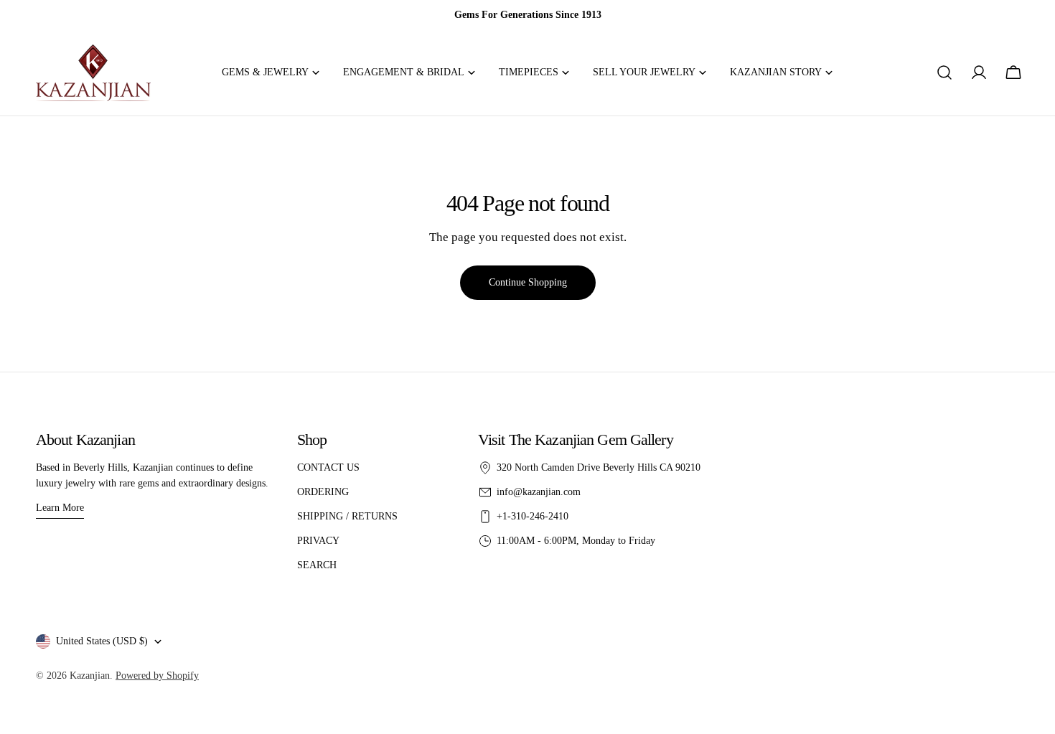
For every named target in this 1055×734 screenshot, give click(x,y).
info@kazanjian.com (539, 491)
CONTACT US (328, 467)
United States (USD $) (102, 641)
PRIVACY (318, 540)
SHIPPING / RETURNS (347, 516)
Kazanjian (90, 675)
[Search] (944, 72)
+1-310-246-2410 (532, 516)
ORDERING (323, 491)
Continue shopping (528, 282)
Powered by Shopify (157, 675)
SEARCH (317, 565)
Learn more (60, 507)
